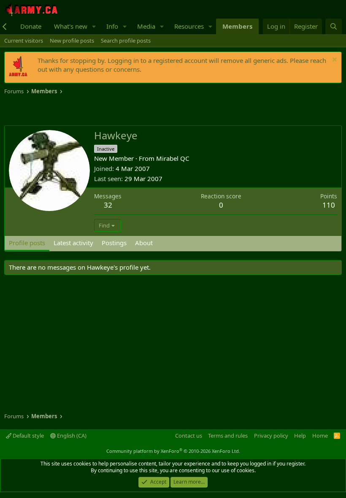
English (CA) (71, 435)
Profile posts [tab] (27, 242)
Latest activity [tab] (73, 242)
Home (320, 435)
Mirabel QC (172, 158)
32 (108, 205)
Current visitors (23, 40)
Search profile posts (126, 40)
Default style (27, 435)
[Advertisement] (103, 110)
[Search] (333, 26)
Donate (30, 26)
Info (112, 26)
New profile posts (72, 40)
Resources (189, 26)
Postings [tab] (114, 242)
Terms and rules (228, 435)
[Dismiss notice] (333, 60)
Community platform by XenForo (173, 451)
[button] (94, 26)
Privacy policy (271, 435)
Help (300, 435)
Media (146, 26)
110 (328, 205)
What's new (70, 26)
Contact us (188, 435)
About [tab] (144, 242)
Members (237, 26)
